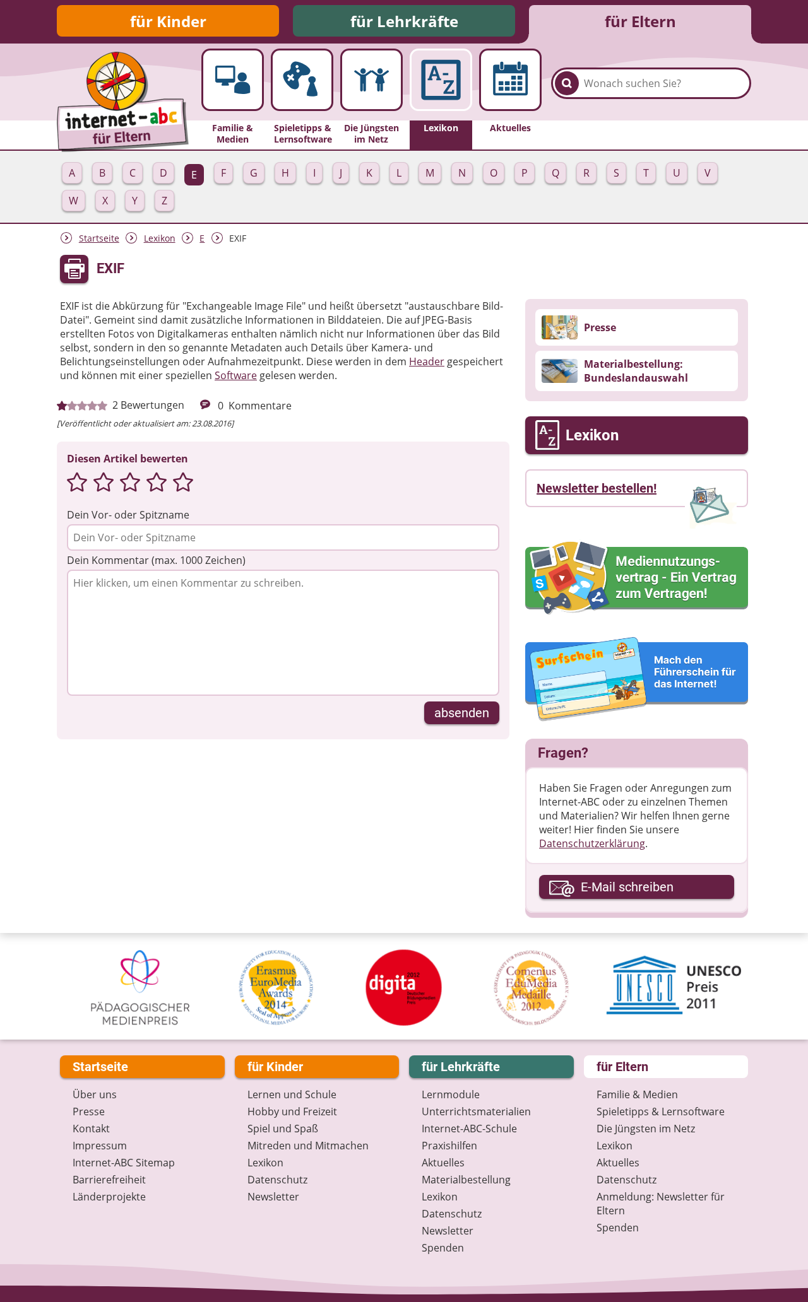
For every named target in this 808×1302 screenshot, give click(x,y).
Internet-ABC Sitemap (124, 1163)
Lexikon (159, 238)
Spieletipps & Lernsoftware (661, 1111)
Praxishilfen (449, 1145)
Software (236, 375)
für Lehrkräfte (404, 21)
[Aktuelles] (510, 80)
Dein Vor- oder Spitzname (128, 515)
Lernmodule (451, 1094)
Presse (89, 1111)
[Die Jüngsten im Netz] (371, 80)
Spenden (443, 1248)
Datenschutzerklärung (592, 843)
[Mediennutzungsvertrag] (636, 578)
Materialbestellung (466, 1180)
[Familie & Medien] (232, 80)
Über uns (95, 1094)
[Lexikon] (441, 80)
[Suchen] (567, 83)
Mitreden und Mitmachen (308, 1145)
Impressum (100, 1145)
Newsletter (273, 1197)
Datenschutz (277, 1180)
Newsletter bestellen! (596, 488)
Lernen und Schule (291, 1094)
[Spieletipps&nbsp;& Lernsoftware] (302, 80)
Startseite (99, 238)
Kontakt (91, 1128)
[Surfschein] (636, 680)
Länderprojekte (109, 1197)
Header (426, 361)
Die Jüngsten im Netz (646, 1128)
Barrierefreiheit (109, 1180)
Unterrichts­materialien (476, 1111)
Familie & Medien (637, 1094)
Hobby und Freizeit (292, 1111)
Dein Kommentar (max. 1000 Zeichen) (156, 560)
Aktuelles (443, 1163)
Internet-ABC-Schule (469, 1128)
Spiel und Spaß (282, 1128)
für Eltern (640, 21)
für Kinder (168, 21)
